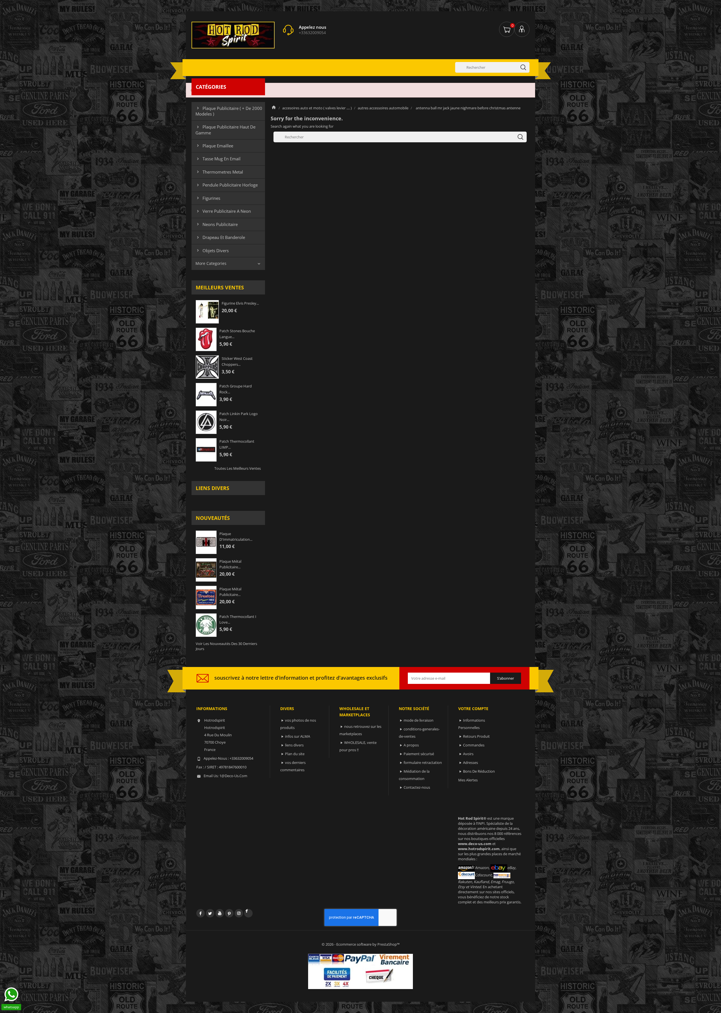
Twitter (210, 913)
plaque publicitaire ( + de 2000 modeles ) (228, 111)
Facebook (200, 913)
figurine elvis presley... (240, 303)
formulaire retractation (423, 762)
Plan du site (294, 753)
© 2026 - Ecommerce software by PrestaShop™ (361, 944)
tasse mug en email (218, 158)
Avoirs (468, 753)
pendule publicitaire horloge (226, 185)
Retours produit (476, 736)
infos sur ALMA (297, 736)
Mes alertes (468, 780)
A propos (411, 745)
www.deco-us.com (474, 843)
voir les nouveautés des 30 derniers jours (226, 646)
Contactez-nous (417, 787)
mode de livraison (418, 720)
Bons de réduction (479, 771)
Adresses (470, 762)
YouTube (219, 913)
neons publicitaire (216, 224)
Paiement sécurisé (419, 753)
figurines (207, 198)
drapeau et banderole (220, 237)
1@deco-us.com (233, 775)
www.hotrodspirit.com (479, 848)
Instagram (239, 913)
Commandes (473, 745)
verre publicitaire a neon (223, 211)
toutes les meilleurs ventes (237, 468)
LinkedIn (248, 913)
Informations (211, 708)
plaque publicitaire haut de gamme (225, 129)
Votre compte (473, 708)
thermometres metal (219, 172)
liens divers (212, 488)
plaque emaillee (214, 145)
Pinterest (229, 913)
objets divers (212, 250)
